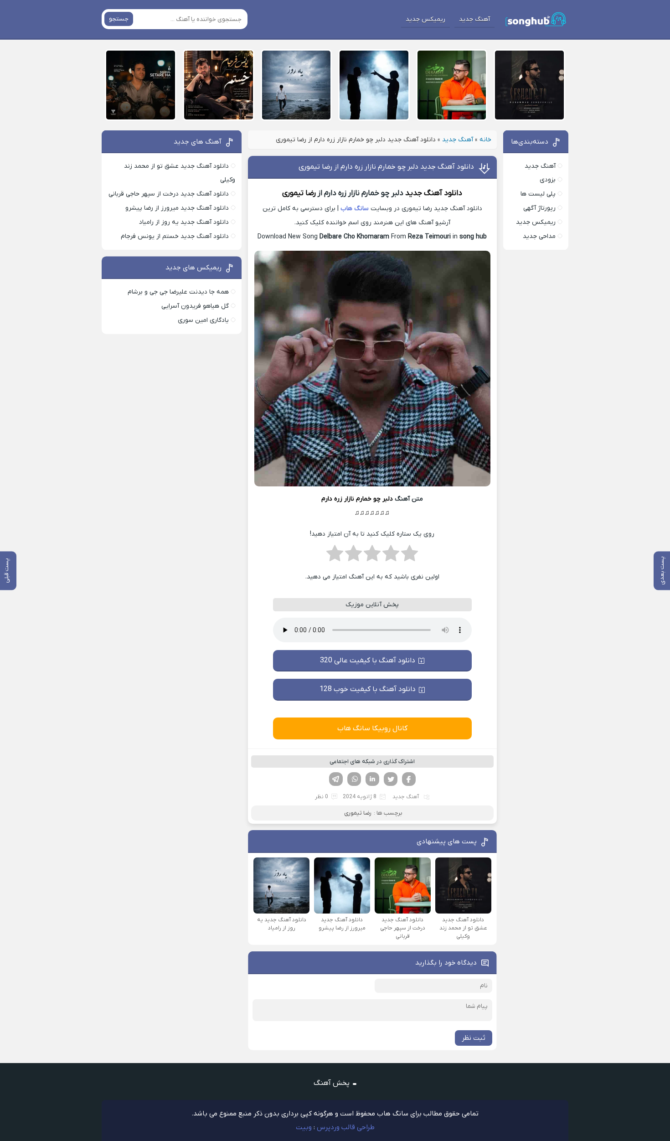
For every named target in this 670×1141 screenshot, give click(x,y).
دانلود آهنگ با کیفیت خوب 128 (368, 689)
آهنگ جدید (474, 19)
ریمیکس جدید (425, 19)
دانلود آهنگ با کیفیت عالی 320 (367, 660)
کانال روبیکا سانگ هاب (372, 728)
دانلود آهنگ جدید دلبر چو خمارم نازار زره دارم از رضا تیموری (386, 166)
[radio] (409, 556)
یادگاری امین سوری (203, 320)
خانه (485, 139)
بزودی (548, 180)
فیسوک (409, 779)
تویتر (390, 779)
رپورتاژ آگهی (539, 208)
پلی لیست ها (538, 194)
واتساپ (354, 779)
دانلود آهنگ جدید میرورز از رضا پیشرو (177, 208)
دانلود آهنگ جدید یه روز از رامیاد (184, 222)
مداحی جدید (539, 236)
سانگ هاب (354, 208)
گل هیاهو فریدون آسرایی (195, 306)
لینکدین (372, 779)
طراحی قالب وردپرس (346, 1127)
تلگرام (336, 779)
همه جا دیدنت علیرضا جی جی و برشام (178, 292)
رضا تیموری (299, 193)
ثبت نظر (473, 1038)
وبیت (304, 1127)
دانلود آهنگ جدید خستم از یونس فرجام (175, 236)
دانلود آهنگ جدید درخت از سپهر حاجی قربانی (168, 194)
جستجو (119, 19)
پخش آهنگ (332, 1083)
